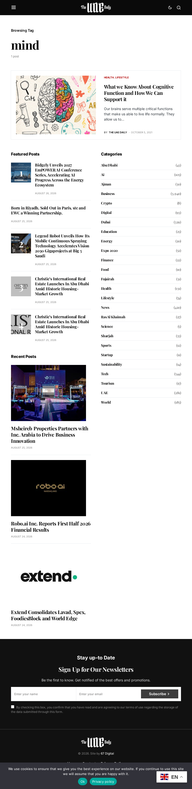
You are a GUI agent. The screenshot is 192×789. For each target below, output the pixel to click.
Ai (102, 174)
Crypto (106, 203)
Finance (107, 260)
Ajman (106, 184)
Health (109, 77)
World (106, 402)
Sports (106, 345)
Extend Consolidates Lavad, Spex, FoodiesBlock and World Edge (48, 615)
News (105, 307)
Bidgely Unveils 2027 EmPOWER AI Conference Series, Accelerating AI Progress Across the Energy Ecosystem (59, 174)
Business (107, 193)
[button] (13, 7)
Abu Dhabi (109, 165)
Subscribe (157, 694)
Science (107, 326)
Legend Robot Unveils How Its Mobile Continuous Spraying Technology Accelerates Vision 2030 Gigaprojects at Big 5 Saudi (62, 245)
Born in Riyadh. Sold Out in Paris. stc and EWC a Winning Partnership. (48, 210)
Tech (104, 373)
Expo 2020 (109, 250)
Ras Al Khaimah (113, 317)
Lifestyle (122, 77)
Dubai (105, 222)
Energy (106, 241)
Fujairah (107, 279)
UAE (104, 392)
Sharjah (107, 335)
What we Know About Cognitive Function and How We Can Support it (139, 92)
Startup (107, 354)
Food (105, 269)
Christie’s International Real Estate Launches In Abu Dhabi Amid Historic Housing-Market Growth (62, 286)
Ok (82, 782)
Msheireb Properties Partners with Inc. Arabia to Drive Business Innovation (49, 434)
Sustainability (111, 364)
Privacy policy (103, 782)
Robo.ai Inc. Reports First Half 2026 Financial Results (50, 526)
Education (109, 231)
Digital (106, 212)
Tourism (107, 383)
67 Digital (107, 753)
